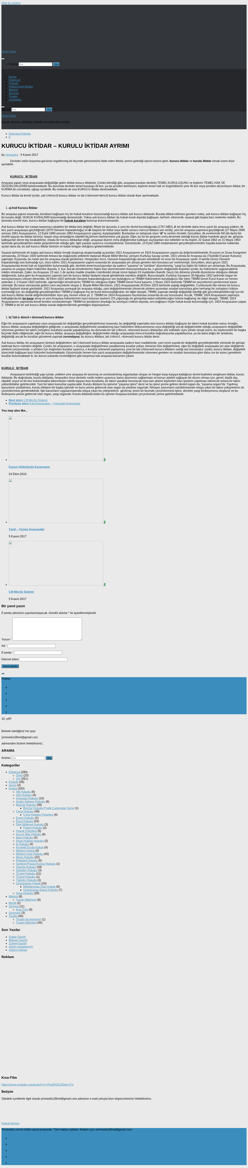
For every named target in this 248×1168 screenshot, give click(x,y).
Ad (4, 645)
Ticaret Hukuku (25, 873)
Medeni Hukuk (25, 850)
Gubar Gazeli (17, 936)
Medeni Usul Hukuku (29, 854)
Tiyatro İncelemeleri (28, 919)
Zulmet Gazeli (18, 943)
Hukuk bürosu (10, 1123)
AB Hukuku (23, 791)
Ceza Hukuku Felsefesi (38, 814)
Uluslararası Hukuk (28, 883)
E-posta (7, 652)
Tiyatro (13, 96)
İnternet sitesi (10, 659)
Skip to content (11, 3)
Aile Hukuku (24, 795)
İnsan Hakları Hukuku (30, 840)
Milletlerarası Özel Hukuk (39, 886)
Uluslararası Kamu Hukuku (40, 889)
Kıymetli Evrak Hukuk (30, 847)
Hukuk (13, 788)
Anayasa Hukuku (27, 798)
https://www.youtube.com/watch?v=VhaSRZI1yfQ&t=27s (37, 1084)
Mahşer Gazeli (18, 940)
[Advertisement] (43, 132)
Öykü (19, 775)
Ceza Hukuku (25, 811)
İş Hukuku (22, 844)
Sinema (14, 93)
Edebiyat (14, 80)
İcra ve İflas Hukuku (28, 834)
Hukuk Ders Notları (21, 86)
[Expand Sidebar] (2, 673)
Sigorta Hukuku (26, 867)
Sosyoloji (15, 912)
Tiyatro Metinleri (26, 922)
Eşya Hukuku (24, 821)
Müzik (12, 903)
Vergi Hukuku (24, 893)
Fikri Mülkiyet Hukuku (30, 824)
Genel (13, 785)
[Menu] (2, 58)
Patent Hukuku (32, 827)
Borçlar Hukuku (26, 804)
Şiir (18, 778)
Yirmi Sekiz (8, 51)
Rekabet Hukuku (27, 860)
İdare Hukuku (24, 837)
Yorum (6, 639)
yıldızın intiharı (18, 949)
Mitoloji (13, 89)
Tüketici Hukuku (26, 880)
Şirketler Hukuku (26, 870)
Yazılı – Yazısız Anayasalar (26, 529)
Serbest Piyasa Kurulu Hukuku (36, 863)
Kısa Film (22, 909)
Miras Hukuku (25, 857)
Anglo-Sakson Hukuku (30, 801)
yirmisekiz (15, 99)
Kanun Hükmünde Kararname (29, 466)
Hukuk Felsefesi (26, 831)
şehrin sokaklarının (21, 946)
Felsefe (13, 83)
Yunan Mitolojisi (26, 899)
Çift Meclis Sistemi (21, 591)
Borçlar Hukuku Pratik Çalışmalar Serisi (48, 808)
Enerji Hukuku (25, 818)
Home (13, 76)
